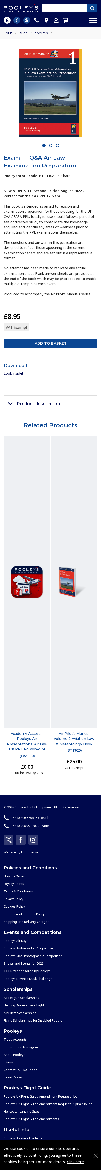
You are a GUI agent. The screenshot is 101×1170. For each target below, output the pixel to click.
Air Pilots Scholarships (20, 1013)
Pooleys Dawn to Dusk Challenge (28, 978)
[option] (50, 93)
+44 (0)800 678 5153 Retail (29, 817)
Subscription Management (23, 1047)
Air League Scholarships (21, 997)
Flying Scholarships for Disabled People (33, 1020)
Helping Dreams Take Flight (24, 1005)
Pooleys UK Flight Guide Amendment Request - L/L (40, 1096)
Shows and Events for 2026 (23, 963)
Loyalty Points (14, 883)
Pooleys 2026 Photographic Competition (33, 956)
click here (75, 1161)
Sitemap (10, 1062)
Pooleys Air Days (16, 940)
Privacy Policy (13, 899)
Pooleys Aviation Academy (23, 1138)
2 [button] (51, 145)
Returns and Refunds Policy (24, 914)
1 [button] (44, 145)
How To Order (14, 876)
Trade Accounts (15, 1039)
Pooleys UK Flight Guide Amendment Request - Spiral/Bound (48, 1104)
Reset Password (16, 1077)
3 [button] (58, 145)
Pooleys (41, 33)
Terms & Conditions (18, 891)
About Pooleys (14, 1054)
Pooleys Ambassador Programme (28, 948)
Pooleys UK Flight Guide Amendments (31, 1119)
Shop (23, 33)
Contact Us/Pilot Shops (20, 1070)
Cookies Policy (14, 906)
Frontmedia (29, 852)
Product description (38, 404)
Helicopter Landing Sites (21, 1111)
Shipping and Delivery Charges (26, 921)
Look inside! (13, 373)
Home (8, 33)
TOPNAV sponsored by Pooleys (27, 971)
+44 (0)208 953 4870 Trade (30, 826)
